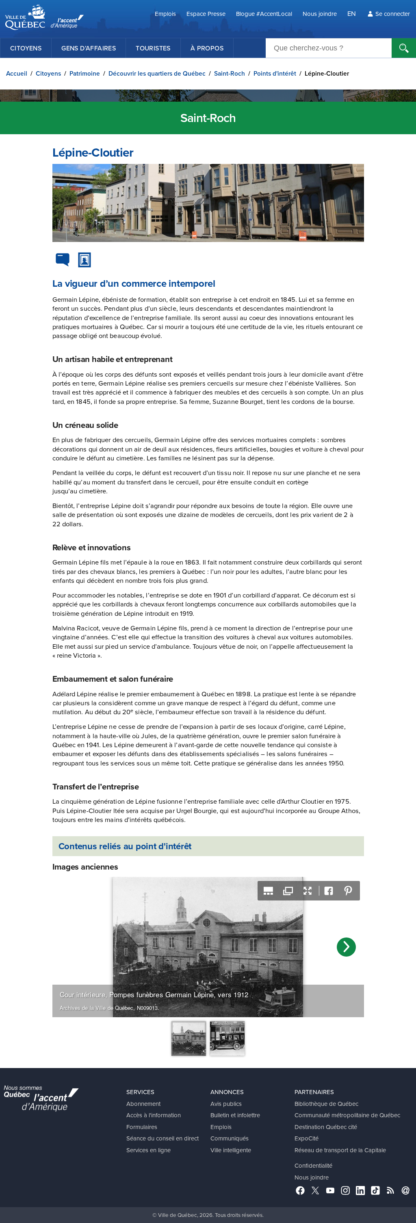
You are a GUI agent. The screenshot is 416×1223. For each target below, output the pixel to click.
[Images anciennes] (84, 260)
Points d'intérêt (275, 73)
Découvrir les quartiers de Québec (157, 73)
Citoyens (25, 48)
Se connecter (392, 13)
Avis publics (226, 1103)
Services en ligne (148, 1150)
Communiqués (229, 1138)
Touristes (153, 48)
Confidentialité (313, 1165)
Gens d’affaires (88, 48)
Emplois (165, 13)
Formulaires (141, 1127)
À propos (207, 48)
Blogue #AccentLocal (264, 13)
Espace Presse (205, 13)
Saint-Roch (229, 73)
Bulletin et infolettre (235, 1115)
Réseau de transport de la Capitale (340, 1150)
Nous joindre (320, 13)
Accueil (16, 73)
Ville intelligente (230, 1150)
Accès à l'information (153, 1115)
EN (351, 13)
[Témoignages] (62, 260)
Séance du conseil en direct (162, 1138)
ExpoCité (306, 1138)
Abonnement (143, 1103)
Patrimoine (84, 73)
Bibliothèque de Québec (326, 1103)
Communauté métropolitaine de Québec (347, 1115)
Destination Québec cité (326, 1127)
